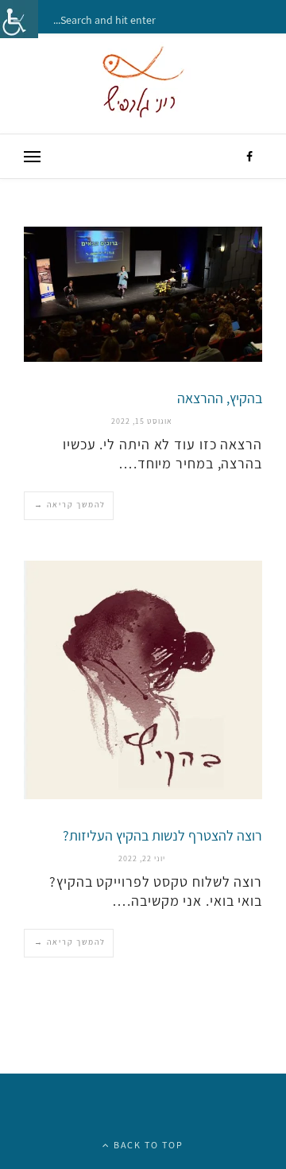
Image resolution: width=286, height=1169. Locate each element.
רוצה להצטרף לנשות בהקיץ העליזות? (162, 835)
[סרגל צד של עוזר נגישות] (19, 19)
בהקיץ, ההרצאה (219, 398)
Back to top (147, 1145)
